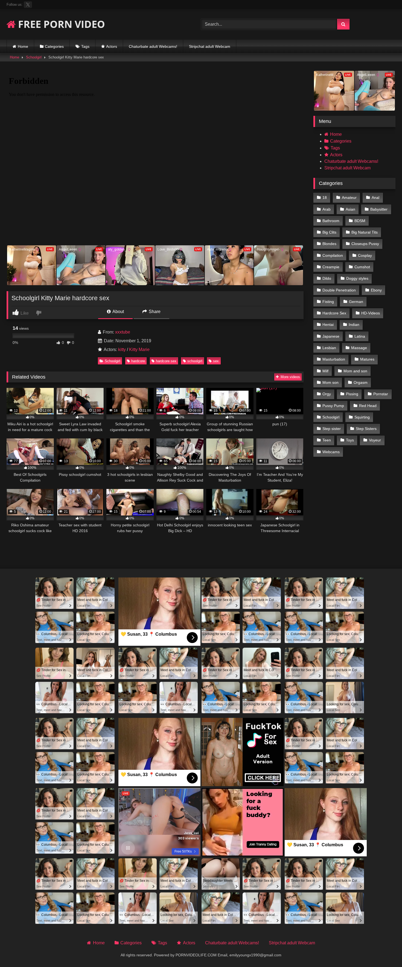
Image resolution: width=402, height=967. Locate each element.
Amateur (349, 197)
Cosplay (365, 255)
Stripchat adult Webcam (209, 46)
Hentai (328, 324)
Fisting (328, 301)
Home (23, 46)
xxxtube (122, 332)
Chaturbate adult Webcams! (153, 46)
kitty (122, 349)
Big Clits (329, 232)
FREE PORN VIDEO (60, 24)
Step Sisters (366, 428)
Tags (85, 46)
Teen (326, 440)
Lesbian (329, 348)
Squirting (362, 417)
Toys (350, 440)
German (356, 301)
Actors (111, 46)
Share (154, 311)
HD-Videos (370, 313)
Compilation (332, 255)
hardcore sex (166, 361)
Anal (375, 197)
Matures (367, 359)
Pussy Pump (333, 405)
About (118, 311)
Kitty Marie (139, 349)
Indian (354, 324)
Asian (350, 209)
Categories (54, 46)
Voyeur (375, 440)
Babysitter (379, 209)
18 (324, 197)
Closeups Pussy (365, 243)
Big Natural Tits (364, 232)
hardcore (138, 361)
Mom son (330, 382)
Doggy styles (357, 278)
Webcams (331, 452)
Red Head (368, 405)
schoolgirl (194, 361)
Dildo (326, 278)
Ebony (376, 290)
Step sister (331, 428)
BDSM (359, 221)
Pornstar (380, 394)
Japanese (330, 336)
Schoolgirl (34, 57)
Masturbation (333, 359)
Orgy (326, 394)
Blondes (329, 243)
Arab (326, 209)
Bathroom (330, 221)
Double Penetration (339, 290)
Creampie (330, 267)
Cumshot (362, 267)
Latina (359, 336)
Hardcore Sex (334, 313)
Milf (325, 371)
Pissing (352, 394)
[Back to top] (385, 950)
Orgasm (361, 382)
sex (216, 361)
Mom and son (355, 371)
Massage (359, 348)
